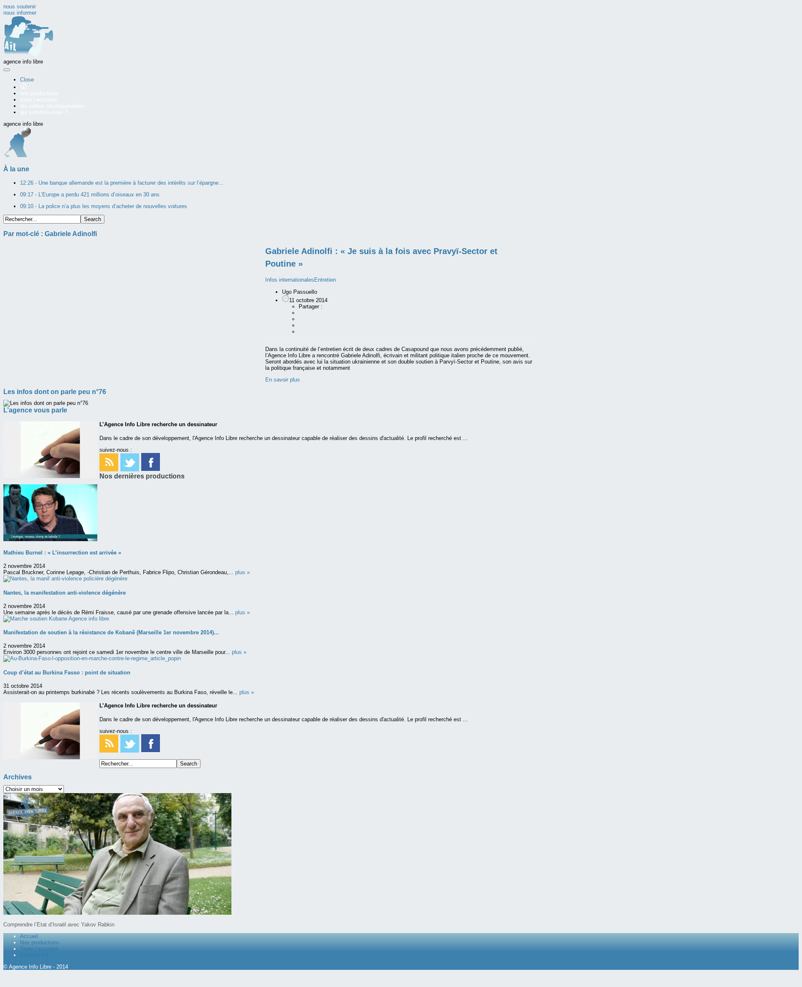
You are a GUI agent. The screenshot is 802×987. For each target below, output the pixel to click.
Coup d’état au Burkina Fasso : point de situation (66, 672)
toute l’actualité (38, 100)
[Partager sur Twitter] (303, 325)
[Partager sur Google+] (303, 319)
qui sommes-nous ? (44, 112)
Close (27, 79)
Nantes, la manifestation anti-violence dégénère (64, 593)
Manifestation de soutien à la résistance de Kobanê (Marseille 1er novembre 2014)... (111, 632)
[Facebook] (150, 469)
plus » (242, 572)
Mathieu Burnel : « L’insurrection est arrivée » (62, 552)
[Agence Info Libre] (28, 55)
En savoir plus (282, 379)
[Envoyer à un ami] (303, 331)
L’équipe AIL (34, 955)
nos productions (39, 93)
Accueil (29, 936)
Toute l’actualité (39, 949)
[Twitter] (129, 469)
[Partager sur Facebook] (303, 313)
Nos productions (39, 942)
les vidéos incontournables (52, 106)
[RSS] (108, 469)
